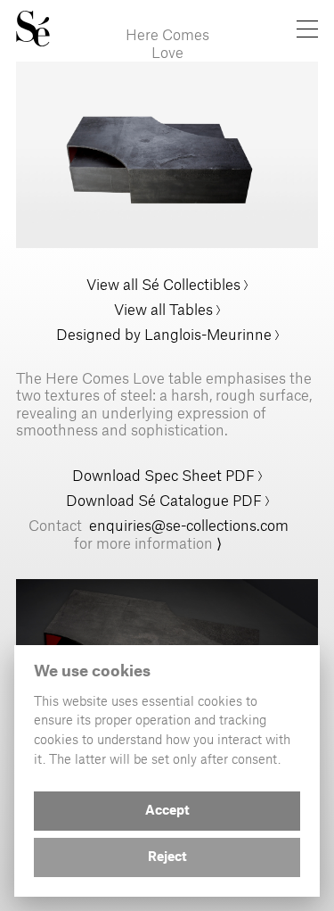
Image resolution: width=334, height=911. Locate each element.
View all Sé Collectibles (163, 284)
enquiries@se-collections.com (189, 525)
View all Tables (163, 309)
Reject (167, 857)
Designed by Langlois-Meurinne (164, 334)
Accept (167, 811)
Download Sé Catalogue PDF (164, 500)
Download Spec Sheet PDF (165, 475)
